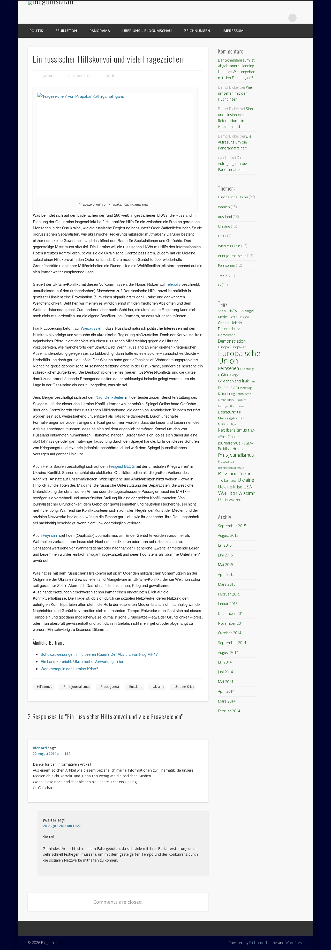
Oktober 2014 (229, 632)
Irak (245, 381)
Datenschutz (229, 328)
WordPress (294, 942)
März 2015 (227, 584)
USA (221, 236)
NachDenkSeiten (109, 397)
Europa (223, 347)
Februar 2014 (229, 710)
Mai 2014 (225, 681)
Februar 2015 (229, 594)
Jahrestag (246, 388)
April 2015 (226, 574)
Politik (36, 30)
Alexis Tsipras (234, 310)
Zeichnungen (197, 30)
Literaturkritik (229, 411)
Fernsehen (226, 265)
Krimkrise (240, 400)
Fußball (223, 374)
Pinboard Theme (263, 942)
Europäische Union (233, 197)
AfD (220, 311)
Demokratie (227, 335)
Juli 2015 (225, 545)
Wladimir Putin (229, 246)
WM (231, 500)
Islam (234, 387)
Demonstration (232, 341)
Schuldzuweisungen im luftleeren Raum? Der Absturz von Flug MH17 (99, 654)
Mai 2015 (225, 564)
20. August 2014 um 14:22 (62, 826)
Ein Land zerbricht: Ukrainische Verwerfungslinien (82, 661)
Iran (252, 381)
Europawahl (238, 347)
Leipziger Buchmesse (231, 406)
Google (234, 375)
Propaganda (110, 686)
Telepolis (173, 284)
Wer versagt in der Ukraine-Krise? (69, 668)
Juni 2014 (225, 671)
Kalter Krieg (226, 393)
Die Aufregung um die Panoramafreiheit (234, 142)
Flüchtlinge (247, 369)
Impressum (233, 30)
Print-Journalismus (77, 686)
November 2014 (231, 623)
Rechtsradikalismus (231, 468)
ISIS (225, 387)
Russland (135, 686)
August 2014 (228, 652)
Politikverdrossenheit (235, 448)
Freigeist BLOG (122, 466)
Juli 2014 (225, 662)
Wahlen (224, 207)
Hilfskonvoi (45, 686)
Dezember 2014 (231, 613)
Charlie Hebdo (230, 322)
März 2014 (227, 701)
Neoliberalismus (232, 430)
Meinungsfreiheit (231, 418)
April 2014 (226, 691)
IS (219, 285)
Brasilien (243, 317)
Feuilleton (66, 30)
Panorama (99, 30)
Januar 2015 (228, 603)
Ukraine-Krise (184, 686)
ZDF (237, 500)
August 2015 (228, 535)
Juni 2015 (225, 555)
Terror (223, 275)
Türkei (233, 480)
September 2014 (232, 642)
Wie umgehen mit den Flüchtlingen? (235, 93)
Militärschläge (227, 424)
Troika (223, 480)
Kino (230, 400)
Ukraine (158, 686)
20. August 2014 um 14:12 (51, 753)
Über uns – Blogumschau (147, 30)
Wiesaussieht (92, 328)
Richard (40, 747)
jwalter (47, 76)
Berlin (233, 317)
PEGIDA (247, 443)
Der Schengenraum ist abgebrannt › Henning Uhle (236, 66)
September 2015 (232, 525)
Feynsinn (50, 535)
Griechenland (229, 380)
